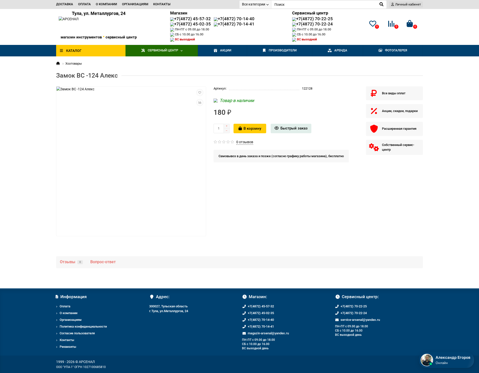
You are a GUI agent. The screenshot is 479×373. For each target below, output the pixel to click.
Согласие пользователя (77, 333)
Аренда (340, 50)
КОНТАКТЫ (161, 4)
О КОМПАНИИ (106, 4)
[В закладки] (199, 92)
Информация (73, 296)
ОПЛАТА (84, 4)
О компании (68, 313)
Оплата (65, 306)
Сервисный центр (163, 50)
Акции (225, 50)
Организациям (71, 320)
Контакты (67, 340)
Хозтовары (73, 63)
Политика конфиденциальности (83, 326)
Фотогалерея (396, 50)
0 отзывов (244, 142)
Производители (283, 50)
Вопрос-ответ (103, 261)
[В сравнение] (199, 102)
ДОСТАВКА (64, 4)
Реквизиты (68, 347)
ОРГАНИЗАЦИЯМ (135, 4)
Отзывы (70, 261)
